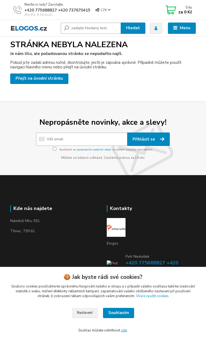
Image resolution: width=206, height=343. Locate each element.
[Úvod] (33, 28)
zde (124, 330)
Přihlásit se (144, 139)
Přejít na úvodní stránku (39, 78)
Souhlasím (118, 312)
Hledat (133, 28)
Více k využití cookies (152, 296)
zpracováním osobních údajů (93, 150)
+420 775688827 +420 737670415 (57, 10)
